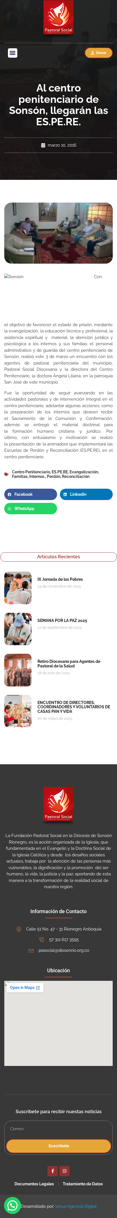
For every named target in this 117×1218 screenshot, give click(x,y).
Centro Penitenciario (31, 472)
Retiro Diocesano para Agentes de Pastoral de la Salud (68, 663)
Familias (20, 476)
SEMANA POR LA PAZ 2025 (62, 620)
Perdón (53, 476)
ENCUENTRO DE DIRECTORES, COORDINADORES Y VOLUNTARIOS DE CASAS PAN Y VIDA (73, 707)
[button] (12, 53)
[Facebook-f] (52, 1171)
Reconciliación (75, 476)
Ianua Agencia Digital (76, 1206)
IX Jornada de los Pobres (60, 579)
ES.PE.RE (60, 472)
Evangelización (84, 472)
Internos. (37, 476)
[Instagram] (64, 1171)
